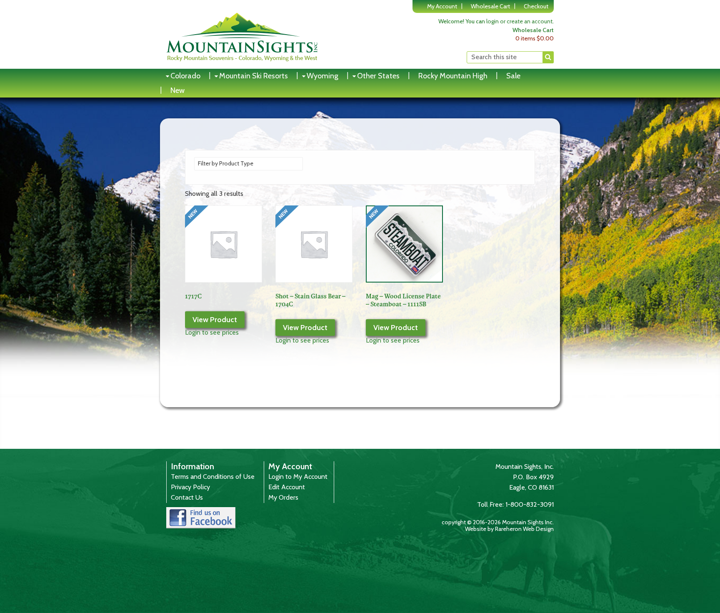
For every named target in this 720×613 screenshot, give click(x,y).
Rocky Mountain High (453, 75)
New (177, 90)
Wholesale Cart (490, 6)
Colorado (185, 75)
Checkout (536, 6)
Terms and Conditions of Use (213, 476)
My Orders (283, 497)
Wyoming (322, 75)
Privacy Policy (190, 487)
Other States (378, 75)
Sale (513, 75)
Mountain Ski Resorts (253, 75)
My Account (442, 6)
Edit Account (286, 487)
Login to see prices (212, 332)
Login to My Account (298, 476)
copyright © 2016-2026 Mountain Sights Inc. (498, 522)
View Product (214, 319)
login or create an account (519, 21)
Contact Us (187, 497)
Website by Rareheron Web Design (509, 529)
